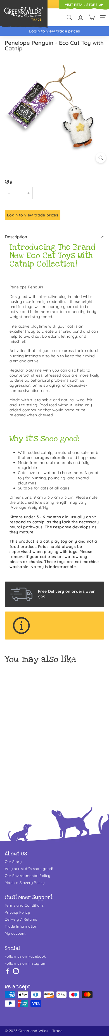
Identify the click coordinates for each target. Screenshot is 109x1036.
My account (15, 933)
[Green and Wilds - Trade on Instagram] (16, 971)
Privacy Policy (17, 912)
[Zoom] (101, 158)
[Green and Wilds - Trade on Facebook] (7, 971)
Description (16, 236)
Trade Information (21, 926)
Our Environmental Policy (27, 875)
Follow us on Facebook (25, 956)
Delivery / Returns (21, 919)
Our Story (13, 861)
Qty (8, 181)
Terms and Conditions (24, 905)
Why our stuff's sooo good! (29, 868)
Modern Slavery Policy (24, 882)
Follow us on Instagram (26, 963)
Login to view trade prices (54, 31)
